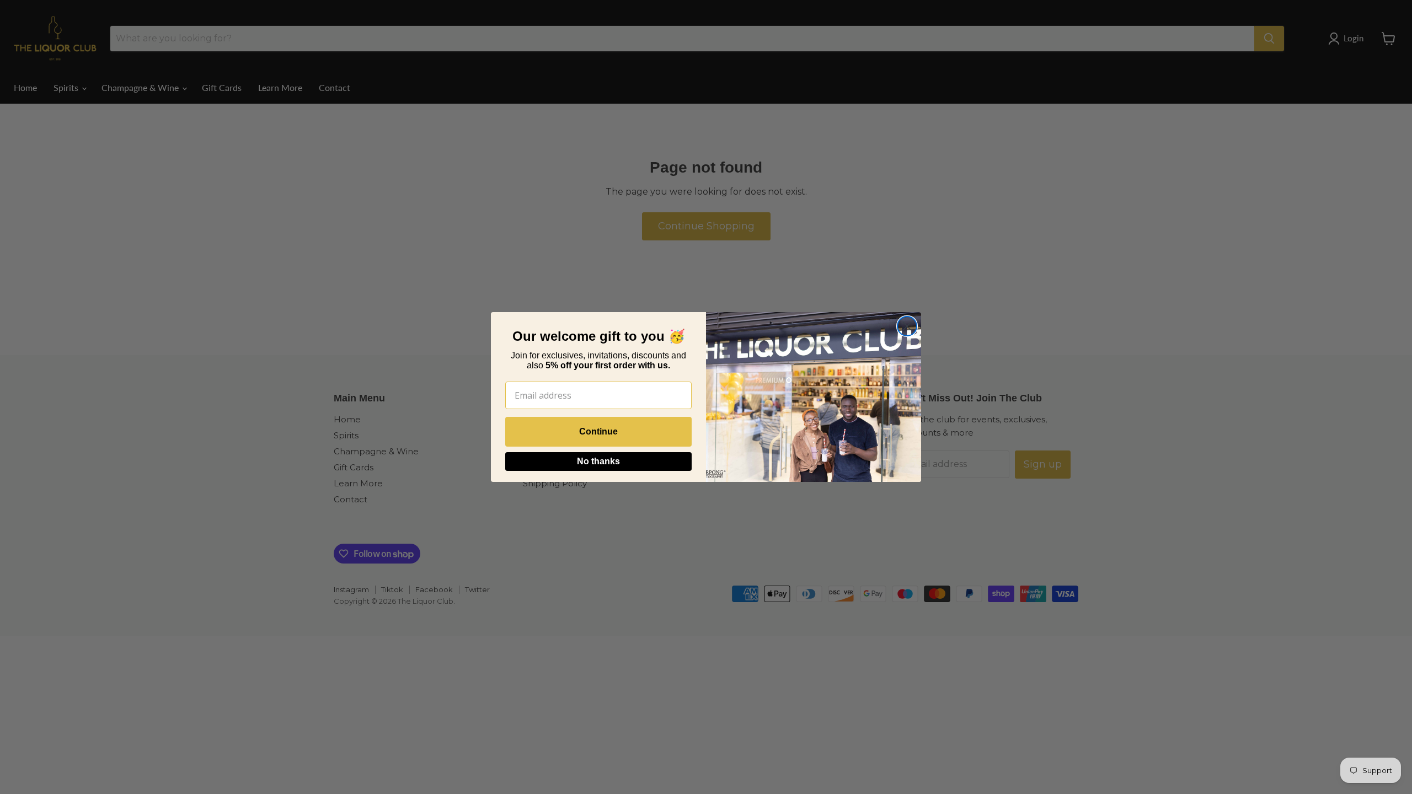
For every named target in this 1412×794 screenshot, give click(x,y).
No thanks (598, 461)
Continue (598, 431)
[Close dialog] (907, 326)
